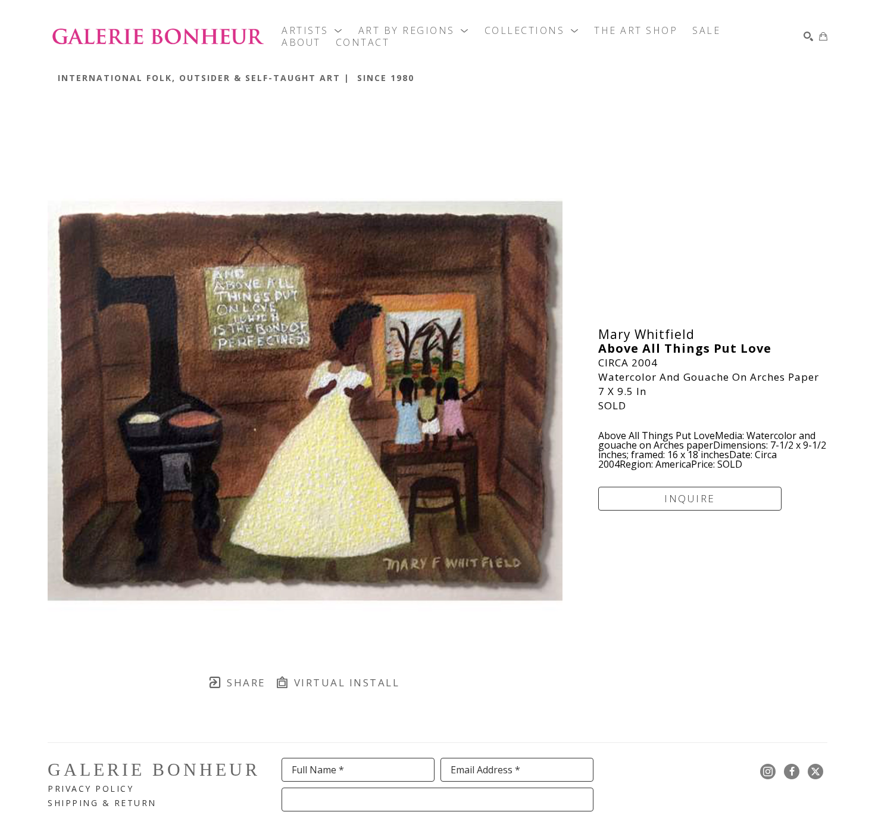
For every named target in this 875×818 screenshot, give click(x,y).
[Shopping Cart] (823, 36)
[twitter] (815, 771)
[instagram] (768, 771)
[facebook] (791, 771)
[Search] (808, 36)
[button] (312, 30)
